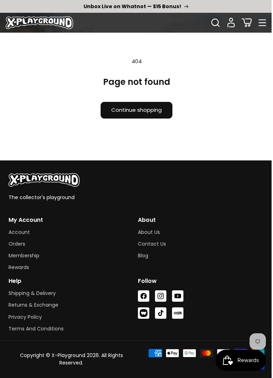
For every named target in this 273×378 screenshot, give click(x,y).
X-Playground (67, 355)
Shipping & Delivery (32, 293)
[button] (247, 23)
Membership (24, 255)
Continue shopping (134, 110)
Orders (17, 243)
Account (19, 232)
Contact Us (149, 243)
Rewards (19, 267)
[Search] (215, 23)
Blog (140, 255)
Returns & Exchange (33, 304)
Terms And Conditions (36, 328)
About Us (146, 232)
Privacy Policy (25, 317)
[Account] (231, 23)
